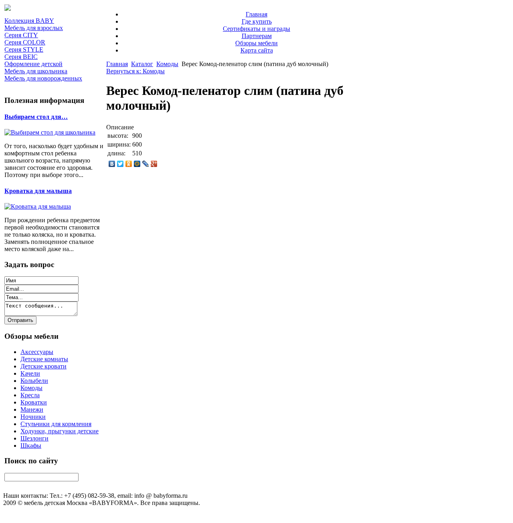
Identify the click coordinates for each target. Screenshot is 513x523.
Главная (256, 14)
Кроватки (33, 402)
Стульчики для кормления (55, 423)
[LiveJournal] (145, 164)
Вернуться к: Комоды (135, 71)
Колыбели (34, 380)
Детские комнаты (44, 359)
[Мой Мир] (137, 164)
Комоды (31, 387)
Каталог (142, 63)
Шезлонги (34, 438)
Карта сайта (256, 50)
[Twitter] (120, 164)
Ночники (33, 416)
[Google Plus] (154, 164)
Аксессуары (36, 351)
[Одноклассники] (129, 164)
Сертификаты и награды (256, 28)
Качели (30, 373)
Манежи (31, 409)
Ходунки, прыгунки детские (59, 431)
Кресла (30, 395)
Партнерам (257, 35)
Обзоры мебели (256, 43)
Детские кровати (43, 366)
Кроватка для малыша (38, 190)
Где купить (257, 21)
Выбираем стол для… (36, 116)
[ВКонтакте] (112, 164)
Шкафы (30, 445)
